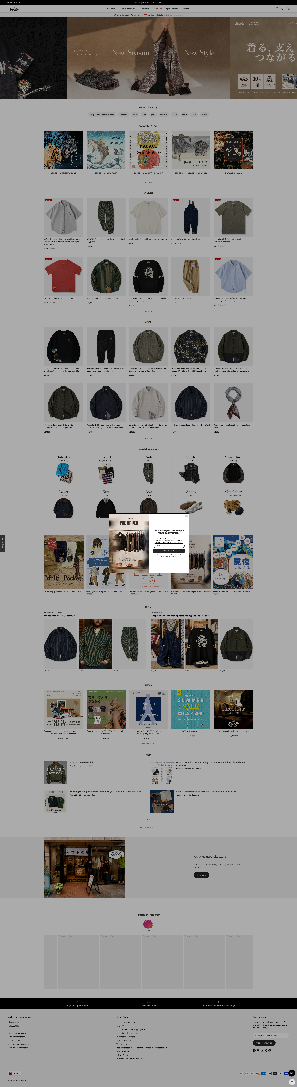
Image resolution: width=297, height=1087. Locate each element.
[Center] (186, 516)
